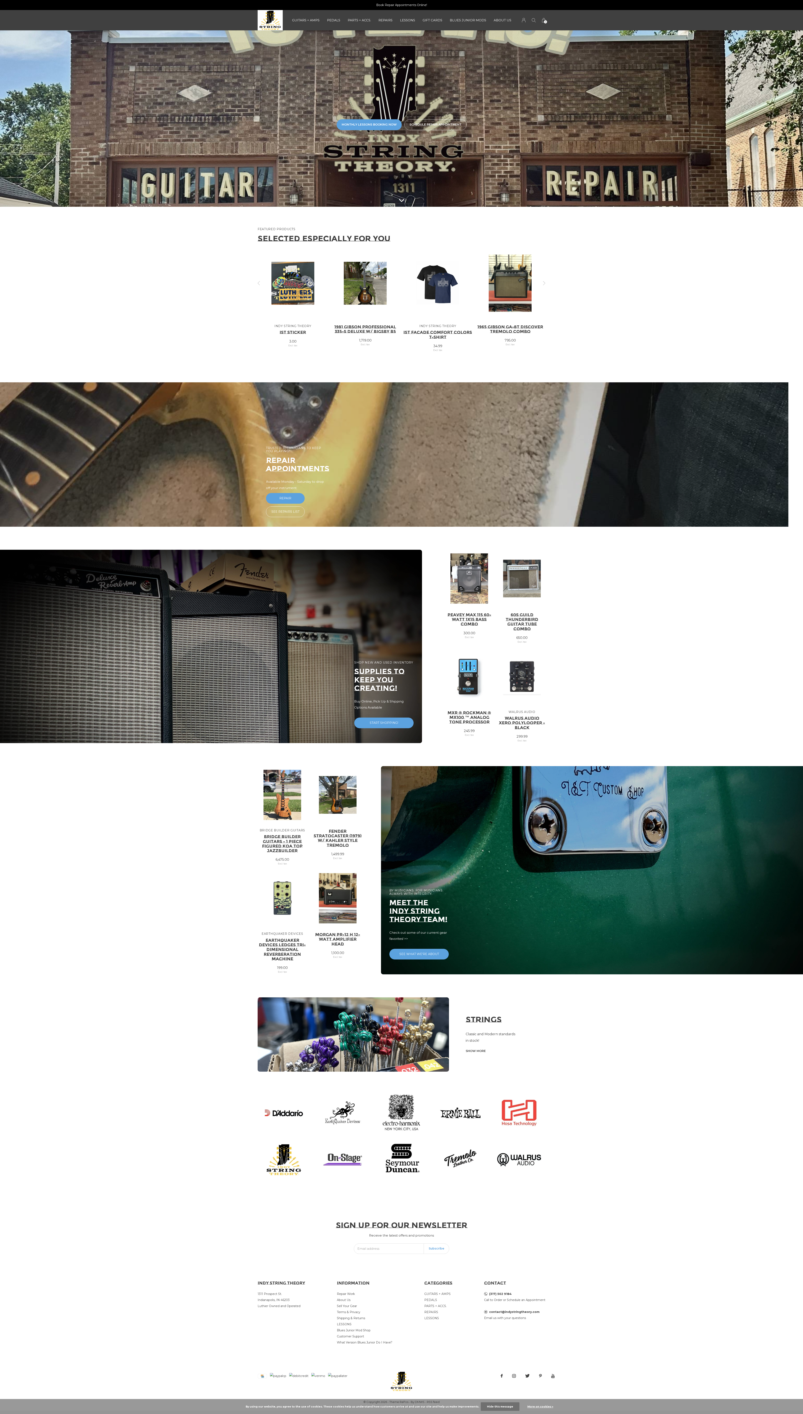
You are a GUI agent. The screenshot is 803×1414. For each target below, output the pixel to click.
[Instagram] (514, 1376)
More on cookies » (540, 1406)
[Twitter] (527, 1376)
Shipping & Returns (351, 1318)
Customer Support (350, 1336)
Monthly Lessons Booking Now (369, 124)
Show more (476, 1051)
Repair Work (346, 1294)
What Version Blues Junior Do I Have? (364, 1342)
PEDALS (333, 20)
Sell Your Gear (347, 1306)
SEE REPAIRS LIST (285, 512)
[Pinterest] (540, 1376)
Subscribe (436, 1248)
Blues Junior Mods (468, 20)
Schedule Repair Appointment (435, 124)
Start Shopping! (384, 723)
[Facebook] (502, 1376)
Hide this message (500, 1406)
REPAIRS (385, 20)
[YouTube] (553, 1376)
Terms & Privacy (348, 1312)
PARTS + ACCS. (359, 20)
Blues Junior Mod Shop (354, 1330)
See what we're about (419, 954)
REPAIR (285, 498)
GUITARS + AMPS (306, 20)
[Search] (534, 20)
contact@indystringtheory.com (514, 1312)
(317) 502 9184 (500, 1294)
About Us (502, 20)
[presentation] (259, 283)
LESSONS (407, 20)
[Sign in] (524, 20)
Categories (438, 1283)
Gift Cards (432, 20)
